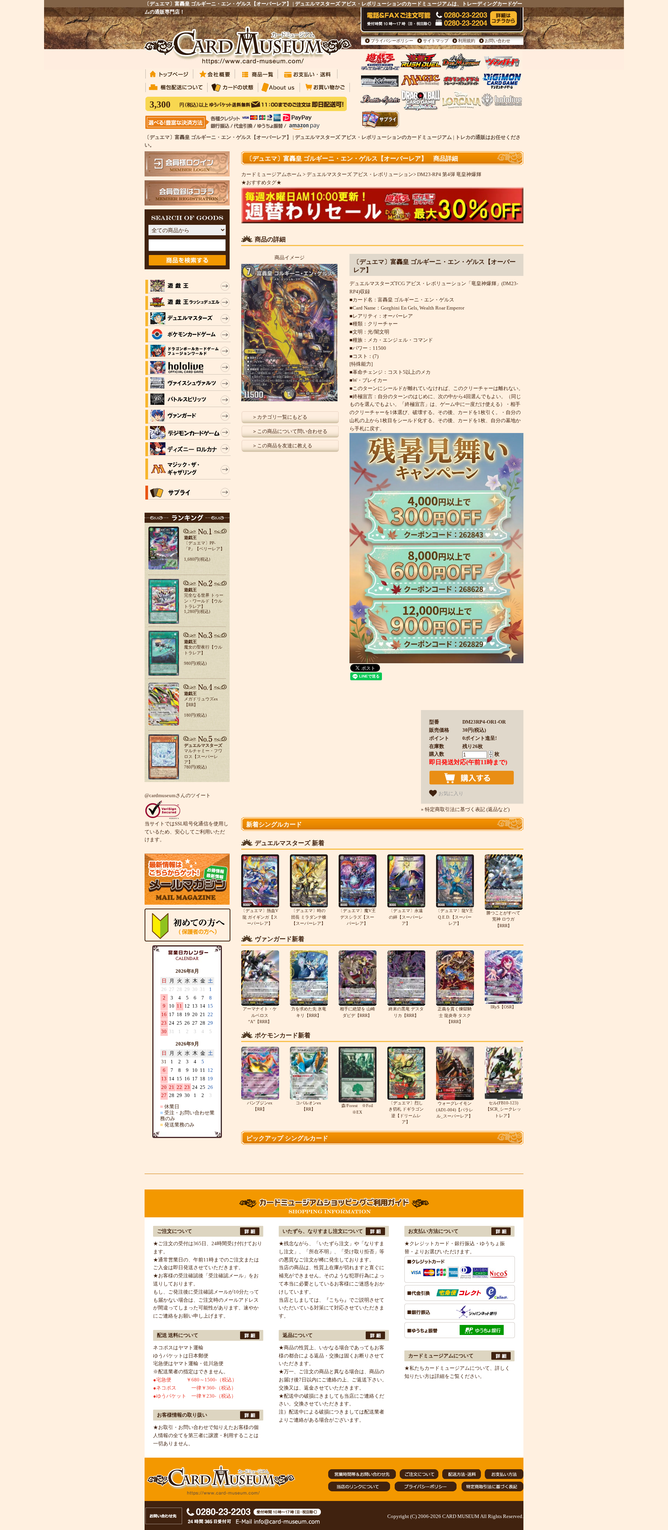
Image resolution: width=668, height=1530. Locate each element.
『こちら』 (336, 1300)
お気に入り (450, 793)
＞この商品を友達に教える (282, 445)
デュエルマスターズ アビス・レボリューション (360, 174)
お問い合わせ (497, 40)
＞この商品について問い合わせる (289, 431)
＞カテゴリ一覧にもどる (279, 417)
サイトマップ (435, 40)
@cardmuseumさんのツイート (178, 795)
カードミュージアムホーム (271, 174)
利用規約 (466, 40)
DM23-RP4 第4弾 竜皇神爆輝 (449, 174)
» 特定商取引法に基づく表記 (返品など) (465, 809)
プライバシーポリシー (392, 40)
